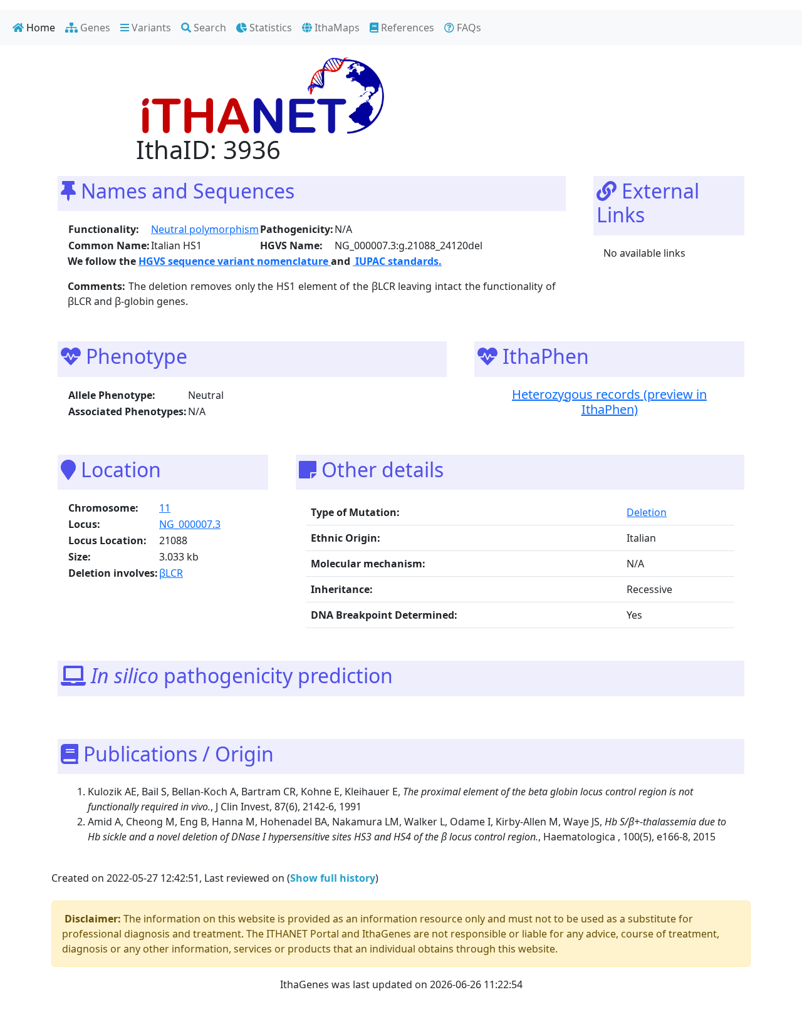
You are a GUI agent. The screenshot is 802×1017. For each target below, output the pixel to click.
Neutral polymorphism (205, 229)
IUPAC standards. (397, 261)
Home (39, 27)
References (406, 27)
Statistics (269, 27)
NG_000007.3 (190, 524)
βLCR (171, 573)
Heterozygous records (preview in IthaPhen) (609, 402)
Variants (150, 27)
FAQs (467, 27)
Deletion (647, 512)
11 (164, 508)
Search (208, 27)
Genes (94, 27)
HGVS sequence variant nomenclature (234, 261)
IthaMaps (336, 27)
